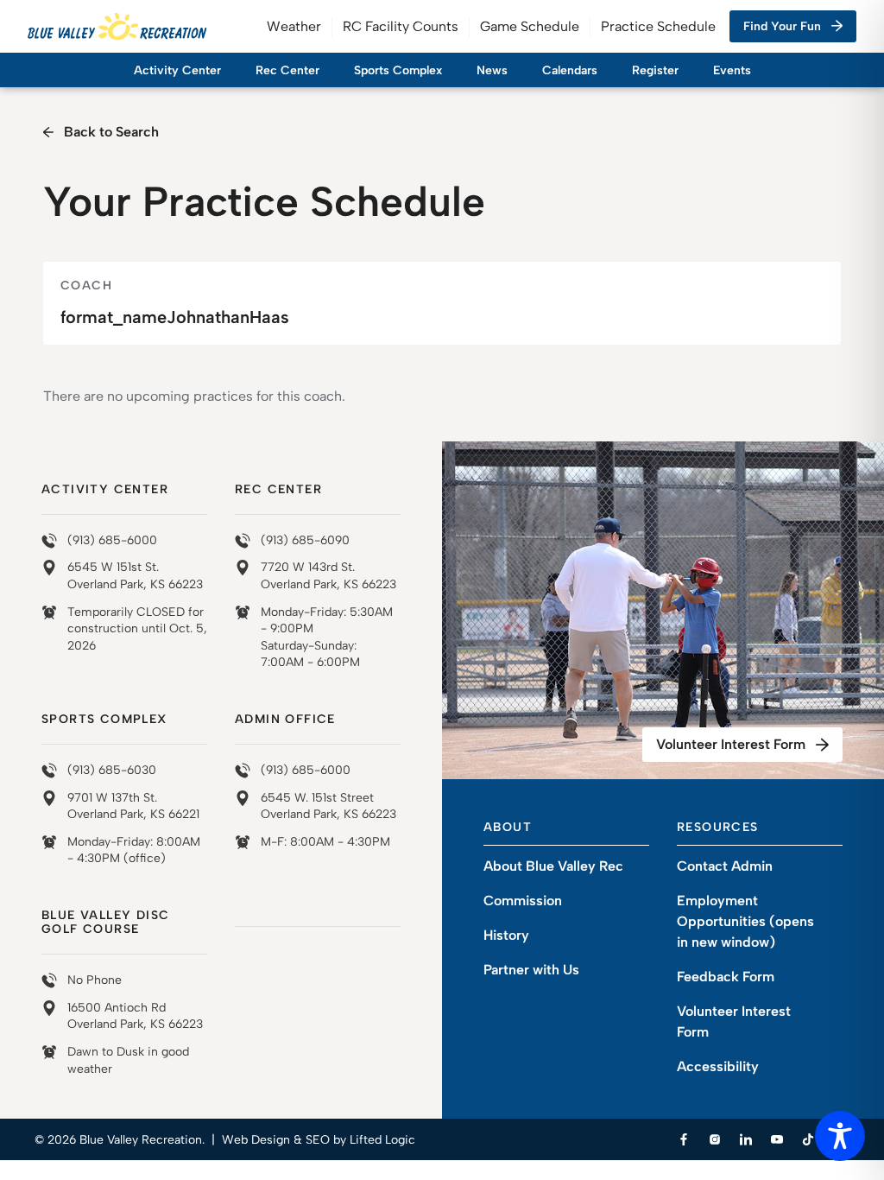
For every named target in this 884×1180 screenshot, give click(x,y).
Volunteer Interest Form (730, 744)
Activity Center (177, 70)
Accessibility (718, 1066)
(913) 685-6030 (111, 770)
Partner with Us (531, 969)
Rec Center (287, 70)
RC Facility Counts (400, 26)
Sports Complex (398, 70)
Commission (522, 900)
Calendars (569, 70)
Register (655, 70)
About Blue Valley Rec (553, 866)
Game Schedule (529, 26)
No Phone (94, 980)
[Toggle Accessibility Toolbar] (840, 1136)
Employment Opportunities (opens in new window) (745, 921)
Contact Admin (725, 866)
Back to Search (111, 132)
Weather (294, 26)
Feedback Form (725, 976)
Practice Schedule (658, 26)
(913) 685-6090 (305, 540)
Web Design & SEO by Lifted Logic (318, 1139)
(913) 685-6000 (112, 540)
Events (732, 70)
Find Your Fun (782, 26)
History (506, 935)
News (492, 70)
